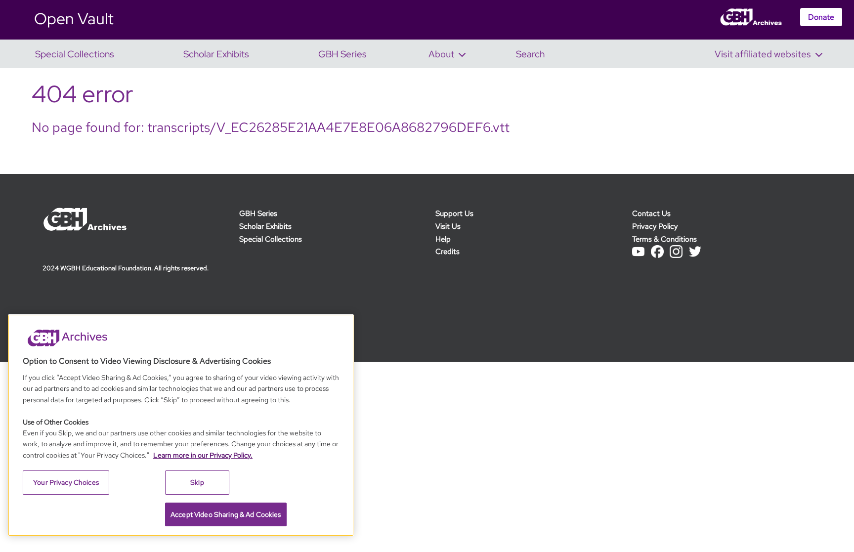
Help (443, 239)
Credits (447, 251)
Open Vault (74, 18)
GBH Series (258, 213)
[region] (181, 425)
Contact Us (651, 213)
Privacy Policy (655, 226)
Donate (821, 17)
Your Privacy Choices (66, 482)
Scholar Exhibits (265, 226)
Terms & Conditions (664, 239)
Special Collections (270, 239)
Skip (197, 482)
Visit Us (448, 226)
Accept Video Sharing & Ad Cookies (226, 514)
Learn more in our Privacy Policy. (203, 455)
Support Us (454, 213)
